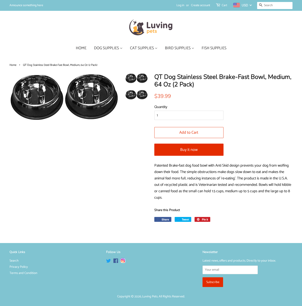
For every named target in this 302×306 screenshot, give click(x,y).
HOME (81, 48)
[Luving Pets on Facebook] (115, 261)
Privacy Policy (19, 267)
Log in (180, 5)
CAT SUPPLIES (142, 48)
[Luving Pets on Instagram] (122, 261)
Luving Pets (150, 296)
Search (14, 260)
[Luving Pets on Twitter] (108, 261)
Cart (224, 5)
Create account (200, 5)
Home (13, 65)
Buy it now (189, 149)
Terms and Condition (23, 273)
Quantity (160, 107)
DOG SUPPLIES (107, 48)
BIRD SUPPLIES (178, 48)
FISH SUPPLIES (214, 48)
